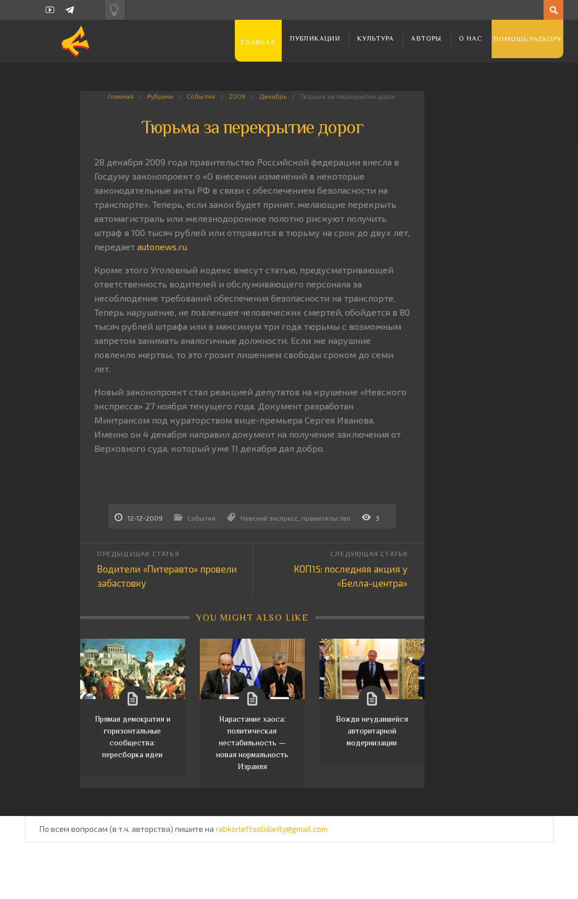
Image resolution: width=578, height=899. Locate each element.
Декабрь (273, 96)
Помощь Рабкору (528, 39)
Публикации (315, 38)
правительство (326, 518)
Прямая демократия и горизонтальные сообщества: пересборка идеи (132, 736)
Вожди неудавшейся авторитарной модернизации (372, 730)
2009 (237, 96)
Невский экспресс (269, 518)
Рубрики (160, 96)
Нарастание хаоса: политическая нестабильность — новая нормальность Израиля (252, 742)
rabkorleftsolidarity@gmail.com (271, 828)
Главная (258, 42)
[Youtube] (50, 10)
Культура (376, 38)
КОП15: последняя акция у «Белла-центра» (351, 575)
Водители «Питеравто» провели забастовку (167, 575)
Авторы (426, 38)
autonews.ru (162, 246)
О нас (471, 38)
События (201, 96)
